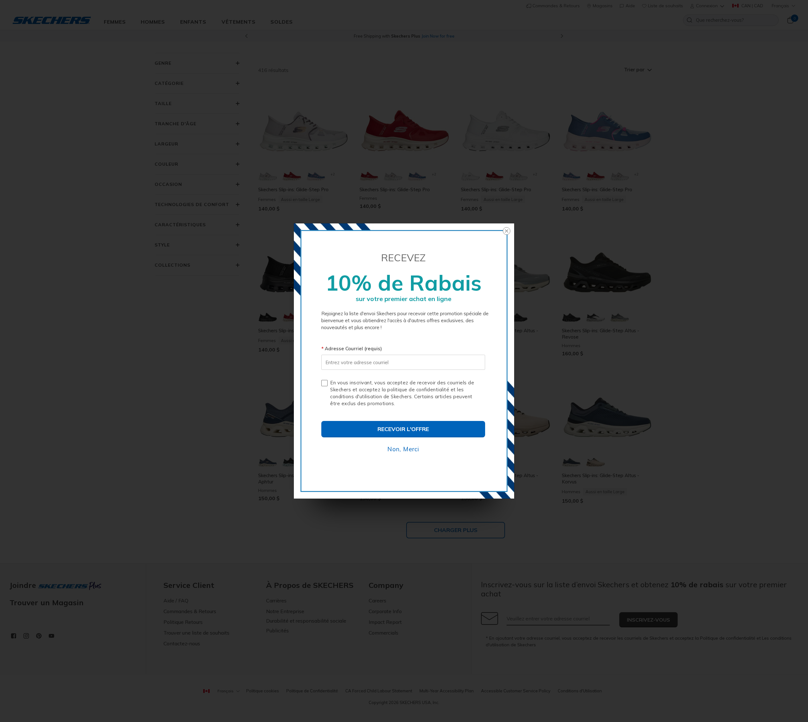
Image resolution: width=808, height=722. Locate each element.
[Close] (506, 231)
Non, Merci (403, 449)
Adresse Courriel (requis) (353, 349)
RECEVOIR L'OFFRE (403, 429)
